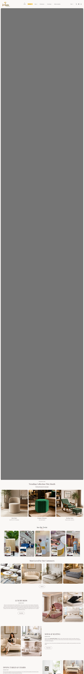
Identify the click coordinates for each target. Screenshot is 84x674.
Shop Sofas (48, 647)
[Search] (76, 4)
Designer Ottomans (42, 518)
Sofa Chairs (14, 518)
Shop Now (8, 555)
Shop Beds (21, 613)
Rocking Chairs (69, 518)
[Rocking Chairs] (69, 503)
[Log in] (79, 4)
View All (42, 586)
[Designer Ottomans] (42, 503)
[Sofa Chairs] (14, 503)
